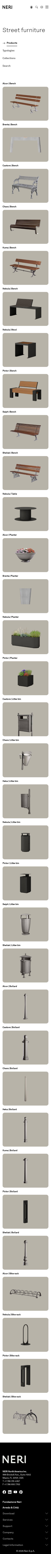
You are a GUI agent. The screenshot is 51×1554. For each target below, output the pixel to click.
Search (7, 65)
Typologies (8, 50)
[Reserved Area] (31, 7)
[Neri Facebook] (4, 1492)
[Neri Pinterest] (21, 1492)
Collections (9, 58)
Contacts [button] (8, 1538)
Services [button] (8, 1519)
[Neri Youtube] (15, 1492)
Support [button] (7, 1526)
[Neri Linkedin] (10, 1492)
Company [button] (8, 1532)
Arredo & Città (11, 1507)
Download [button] (8, 1513)
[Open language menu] (41, 7)
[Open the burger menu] (46, 7)
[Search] (36, 7)
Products (12, 42)
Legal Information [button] (13, 1545)
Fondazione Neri (12, 1501)
